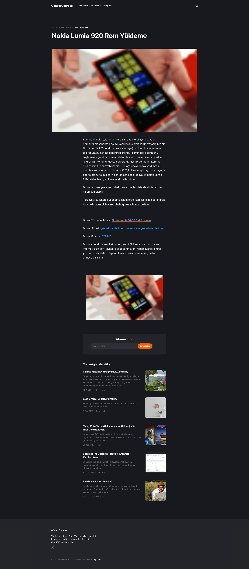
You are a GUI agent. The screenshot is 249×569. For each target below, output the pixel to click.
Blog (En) (108, 5)
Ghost (88, 559)
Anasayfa (83, 5)
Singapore (97, 559)
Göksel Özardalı (61, 5)
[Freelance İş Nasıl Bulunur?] (124, 490)
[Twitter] (52, 547)
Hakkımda (96, 5)
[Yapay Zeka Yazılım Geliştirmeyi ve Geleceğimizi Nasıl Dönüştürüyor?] (124, 435)
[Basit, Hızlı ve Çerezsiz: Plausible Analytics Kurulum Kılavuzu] (124, 463)
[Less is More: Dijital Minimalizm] (124, 407)
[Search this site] (197, 6)
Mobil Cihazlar (81, 28)
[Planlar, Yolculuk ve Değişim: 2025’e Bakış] (124, 380)
